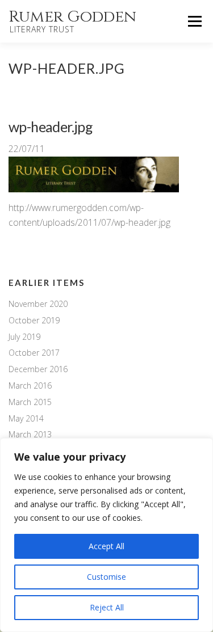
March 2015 (30, 402)
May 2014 (26, 418)
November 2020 (38, 303)
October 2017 (34, 352)
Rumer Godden (72, 16)
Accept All (106, 546)
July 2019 (24, 336)
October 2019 (34, 320)
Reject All (107, 607)
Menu (194, 21)
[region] (106, 535)
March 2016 (30, 385)
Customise (106, 576)
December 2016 (38, 369)
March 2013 (30, 434)
